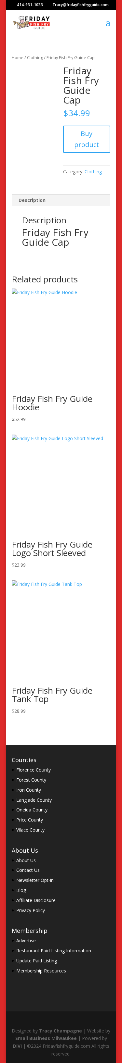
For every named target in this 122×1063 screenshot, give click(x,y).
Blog (21, 890)
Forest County (31, 780)
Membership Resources (41, 971)
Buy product (86, 139)
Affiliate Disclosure (36, 900)
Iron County (28, 790)
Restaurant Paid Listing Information (53, 950)
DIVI (17, 1046)
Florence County (33, 770)
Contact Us (28, 870)
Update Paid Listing (36, 961)
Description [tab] (32, 200)
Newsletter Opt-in (35, 880)
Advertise (26, 940)
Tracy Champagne (60, 1031)
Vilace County (30, 830)
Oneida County (31, 810)
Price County (29, 820)
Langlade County (34, 800)
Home (17, 57)
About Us (26, 860)
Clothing (35, 57)
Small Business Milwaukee (46, 1038)
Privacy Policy (30, 910)
